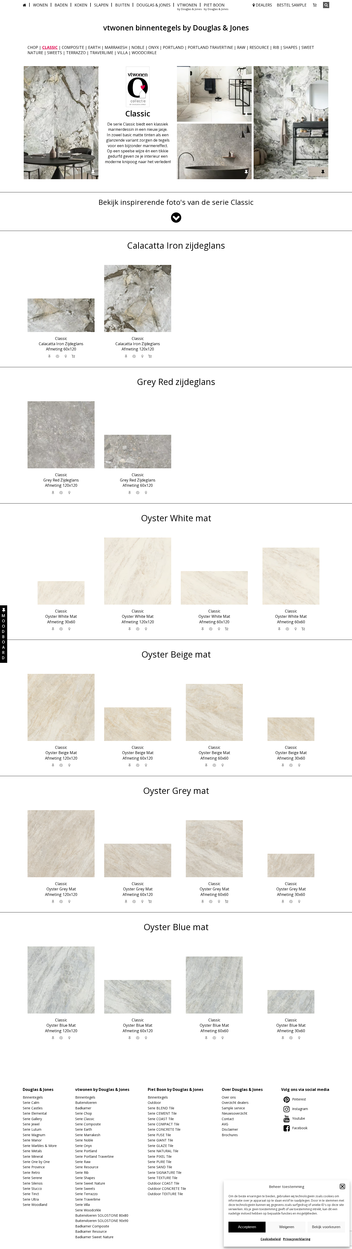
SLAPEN (101, 5)
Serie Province (34, 1167)
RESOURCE (259, 47)
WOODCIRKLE (144, 52)
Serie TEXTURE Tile (162, 1177)
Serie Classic (84, 1119)
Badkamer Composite (92, 1226)
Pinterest (299, 1099)
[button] (342, 1186)
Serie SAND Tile (160, 1167)
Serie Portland (86, 1151)
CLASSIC (50, 47)
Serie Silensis (33, 1183)
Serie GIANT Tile (160, 1140)
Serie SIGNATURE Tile (165, 1172)
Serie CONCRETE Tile (164, 1129)
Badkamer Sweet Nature (94, 1237)
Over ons (229, 1097)
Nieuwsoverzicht (234, 1113)
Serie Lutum (32, 1129)
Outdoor (154, 1102)
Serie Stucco (32, 1188)
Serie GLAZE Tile (160, 1145)
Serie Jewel (31, 1124)
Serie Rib (82, 1172)
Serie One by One (36, 1161)
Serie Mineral (33, 1156)
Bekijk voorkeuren (326, 1227)
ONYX (153, 47)
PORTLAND (173, 47)
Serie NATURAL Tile (163, 1151)
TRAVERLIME (101, 52)
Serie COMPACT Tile (163, 1124)
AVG (225, 1124)
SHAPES (290, 47)
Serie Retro (31, 1172)
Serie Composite (88, 1124)
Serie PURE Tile (159, 1161)
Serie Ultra (31, 1199)
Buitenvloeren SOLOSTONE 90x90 (101, 1220)
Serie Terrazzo (86, 1194)
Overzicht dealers (235, 1102)
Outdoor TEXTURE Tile (165, 1194)
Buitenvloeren (86, 1102)
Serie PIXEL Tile (160, 1156)
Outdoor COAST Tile (163, 1183)
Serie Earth (83, 1129)
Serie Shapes (85, 1177)
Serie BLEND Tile (161, 1108)
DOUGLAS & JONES (153, 5)
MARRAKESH (116, 47)
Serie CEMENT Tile (162, 1113)
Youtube (298, 1118)
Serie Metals (32, 1151)
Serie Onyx (83, 1145)
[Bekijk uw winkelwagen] (314, 5)
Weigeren (286, 1227)
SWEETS (54, 52)
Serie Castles (33, 1108)
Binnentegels (33, 1097)
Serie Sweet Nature (90, 1183)
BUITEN (122, 5)
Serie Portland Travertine (94, 1156)
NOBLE (137, 47)
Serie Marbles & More (40, 1145)
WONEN (40, 5)
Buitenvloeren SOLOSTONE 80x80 (101, 1215)
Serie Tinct (31, 1194)
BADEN (61, 5)
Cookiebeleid (271, 1239)
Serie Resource (86, 1167)
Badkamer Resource (91, 1231)
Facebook (299, 1128)
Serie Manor (32, 1140)
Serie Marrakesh (87, 1135)
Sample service (233, 1108)
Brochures (230, 1135)
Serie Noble (84, 1140)
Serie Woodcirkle (88, 1210)
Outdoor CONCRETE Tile (167, 1188)
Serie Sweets (85, 1188)
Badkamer (83, 1108)
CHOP (33, 47)
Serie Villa (82, 1204)
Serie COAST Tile (161, 1119)
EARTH (94, 47)
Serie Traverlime (87, 1199)
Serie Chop (83, 1113)
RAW (241, 47)
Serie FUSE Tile (159, 1135)
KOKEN (80, 5)
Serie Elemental (35, 1113)
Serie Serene (32, 1177)
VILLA (122, 52)
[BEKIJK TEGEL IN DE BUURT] (66, 356)
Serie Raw (83, 1161)
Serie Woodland (35, 1204)
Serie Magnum (34, 1135)
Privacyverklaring (296, 1239)
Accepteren (247, 1227)
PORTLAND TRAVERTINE (210, 47)
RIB (276, 47)
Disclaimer (230, 1129)
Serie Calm (31, 1102)
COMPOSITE (73, 47)
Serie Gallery (32, 1119)
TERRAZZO (76, 52)
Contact (228, 1119)
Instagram (300, 1108)
